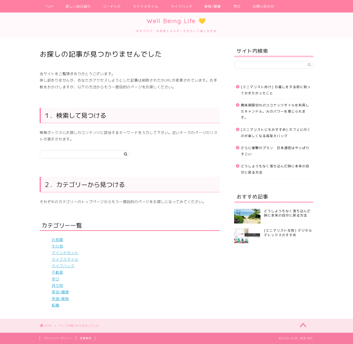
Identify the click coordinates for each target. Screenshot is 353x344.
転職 (55, 305)
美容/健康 (212, 6)
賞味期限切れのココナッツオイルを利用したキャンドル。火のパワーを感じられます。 (275, 111)
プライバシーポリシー (57, 338)
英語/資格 (60, 298)
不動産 (57, 272)
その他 (57, 246)
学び (237, 6)
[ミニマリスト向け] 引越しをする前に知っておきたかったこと (276, 89)
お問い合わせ (263, 6)
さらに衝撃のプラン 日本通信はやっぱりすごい (275, 150)
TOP (50, 6)
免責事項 (85, 338)
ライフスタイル (145, 6)
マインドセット (65, 252)
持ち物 (57, 285)
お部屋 (57, 239)
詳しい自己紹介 (78, 6)
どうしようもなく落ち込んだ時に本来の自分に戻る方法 (275, 169)
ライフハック (181, 6)
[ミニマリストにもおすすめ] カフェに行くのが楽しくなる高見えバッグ (276, 132)
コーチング (112, 6)
